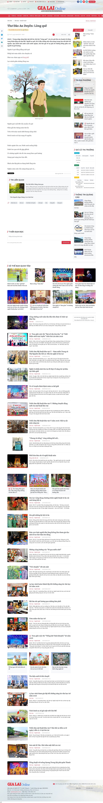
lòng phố (26, 57)
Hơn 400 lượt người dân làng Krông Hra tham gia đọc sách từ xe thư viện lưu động (49, 533)
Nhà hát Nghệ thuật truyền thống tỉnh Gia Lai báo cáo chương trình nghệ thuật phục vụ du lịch (17, 307)
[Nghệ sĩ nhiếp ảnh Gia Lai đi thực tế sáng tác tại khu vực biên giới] (17, 374)
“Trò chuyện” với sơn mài (39, 567)
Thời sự (14, 15)
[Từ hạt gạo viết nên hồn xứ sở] (17, 658)
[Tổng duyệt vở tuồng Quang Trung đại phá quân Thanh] (17, 768)
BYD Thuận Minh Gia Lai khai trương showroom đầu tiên (83, 253)
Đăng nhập (92, 1)
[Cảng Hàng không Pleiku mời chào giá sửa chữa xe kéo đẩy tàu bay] (78, 203)
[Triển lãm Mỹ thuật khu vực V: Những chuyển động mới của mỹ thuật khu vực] (17, 409)
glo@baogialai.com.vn (16, 791)
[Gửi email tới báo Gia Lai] (87, 2)
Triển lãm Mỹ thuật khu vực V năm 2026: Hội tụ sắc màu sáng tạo (48, 422)
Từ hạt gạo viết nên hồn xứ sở (17, 668)
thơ (46, 202)
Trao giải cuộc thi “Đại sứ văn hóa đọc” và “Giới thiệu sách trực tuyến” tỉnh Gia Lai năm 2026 (48, 335)
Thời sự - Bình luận (35, 15)
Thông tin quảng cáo (84, 195)
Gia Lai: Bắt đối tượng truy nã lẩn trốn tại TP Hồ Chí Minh (88, 71)
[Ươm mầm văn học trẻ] (17, 624)
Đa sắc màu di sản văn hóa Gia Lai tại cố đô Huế (38, 668)
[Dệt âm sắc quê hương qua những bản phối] (17, 607)
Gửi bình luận (66, 242)
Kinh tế (44, 15)
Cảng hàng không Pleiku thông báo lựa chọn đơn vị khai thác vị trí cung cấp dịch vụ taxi (84, 241)
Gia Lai (21, 202)
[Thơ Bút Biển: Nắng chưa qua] (16, 188)
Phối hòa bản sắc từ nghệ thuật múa (42, 455)
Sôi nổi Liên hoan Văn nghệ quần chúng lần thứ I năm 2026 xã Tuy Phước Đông (63, 285)
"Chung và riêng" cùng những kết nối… (44, 438)
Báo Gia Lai (14, 202)
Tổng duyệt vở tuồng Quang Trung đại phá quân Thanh (50, 762)
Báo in (24, 1)
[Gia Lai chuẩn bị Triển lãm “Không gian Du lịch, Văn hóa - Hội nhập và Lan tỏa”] (40, 297)
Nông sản (77, 153)
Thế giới (19, 15)
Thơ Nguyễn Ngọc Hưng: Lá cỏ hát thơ (21, 197)
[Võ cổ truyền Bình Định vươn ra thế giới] (17, 392)
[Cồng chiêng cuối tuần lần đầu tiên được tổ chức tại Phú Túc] (17, 322)
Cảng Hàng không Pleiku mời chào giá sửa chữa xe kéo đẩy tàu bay (84, 204)
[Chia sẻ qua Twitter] (2, 38)
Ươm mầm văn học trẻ (37, 619)
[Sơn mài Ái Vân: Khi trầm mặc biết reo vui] (17, 751)
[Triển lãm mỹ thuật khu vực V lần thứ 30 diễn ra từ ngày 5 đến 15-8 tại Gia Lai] (17, 733)
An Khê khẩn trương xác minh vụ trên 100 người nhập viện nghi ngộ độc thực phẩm (84, 53)
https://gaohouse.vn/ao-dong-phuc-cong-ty (84, 320)
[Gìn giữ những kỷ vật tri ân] (17, 521)
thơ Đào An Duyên (30, 202)
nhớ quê (40, 202)
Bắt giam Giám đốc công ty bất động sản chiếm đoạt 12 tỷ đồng (89, 63)
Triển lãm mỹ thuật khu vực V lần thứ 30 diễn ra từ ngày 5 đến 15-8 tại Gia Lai (48, 729)
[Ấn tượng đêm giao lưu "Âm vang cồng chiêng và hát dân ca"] (17, 480)
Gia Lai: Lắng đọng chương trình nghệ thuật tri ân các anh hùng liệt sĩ (49, 499)
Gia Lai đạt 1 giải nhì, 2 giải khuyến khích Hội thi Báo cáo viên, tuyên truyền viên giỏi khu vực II (84, 138)
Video (10, 1)
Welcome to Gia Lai (41, 1)
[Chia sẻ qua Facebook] (2, 31)
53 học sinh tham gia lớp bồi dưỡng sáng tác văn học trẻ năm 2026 (50, 695)
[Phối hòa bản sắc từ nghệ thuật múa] (17, 461)
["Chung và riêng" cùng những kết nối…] (17, 444)
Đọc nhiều (78, 30)
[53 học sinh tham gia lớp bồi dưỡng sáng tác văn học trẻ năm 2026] (17, 699)
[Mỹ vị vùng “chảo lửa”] (77, 36)
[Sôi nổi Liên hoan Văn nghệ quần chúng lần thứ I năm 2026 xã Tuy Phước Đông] (63, 275)
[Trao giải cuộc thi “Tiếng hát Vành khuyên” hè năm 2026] (17, 641)
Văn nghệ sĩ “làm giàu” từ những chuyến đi (63, 306)
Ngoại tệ (76, 165)
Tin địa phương (83, 80)
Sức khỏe (56, 15)
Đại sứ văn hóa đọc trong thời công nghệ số (59, 668)
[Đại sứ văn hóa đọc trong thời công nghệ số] (61, 658)
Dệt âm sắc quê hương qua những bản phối (45, 601)
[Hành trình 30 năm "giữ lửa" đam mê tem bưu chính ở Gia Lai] (77, 44)
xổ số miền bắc (77, 317)
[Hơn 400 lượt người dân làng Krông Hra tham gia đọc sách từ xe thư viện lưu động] (17, 538)
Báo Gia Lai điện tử (51, 8)
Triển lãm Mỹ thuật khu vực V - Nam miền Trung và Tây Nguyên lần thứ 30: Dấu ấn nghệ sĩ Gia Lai (48, 353)
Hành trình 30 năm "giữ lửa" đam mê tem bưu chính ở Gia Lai (89, 44)
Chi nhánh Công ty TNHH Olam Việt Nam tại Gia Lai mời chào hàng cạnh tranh (84, 229)
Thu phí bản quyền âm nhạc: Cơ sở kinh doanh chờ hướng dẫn (60, 490)
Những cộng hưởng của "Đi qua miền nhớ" (45, 550)
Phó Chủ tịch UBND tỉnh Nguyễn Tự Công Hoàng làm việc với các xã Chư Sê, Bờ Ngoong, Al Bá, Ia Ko (84, 104)
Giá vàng (77, 177)
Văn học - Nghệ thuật (20, 20)
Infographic (61, 1)
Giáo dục (49, 15)
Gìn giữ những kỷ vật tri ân (39, 515)
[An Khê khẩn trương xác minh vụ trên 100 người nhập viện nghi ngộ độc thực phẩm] (77, 52)
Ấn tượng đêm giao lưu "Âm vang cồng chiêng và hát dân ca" (17, 490)
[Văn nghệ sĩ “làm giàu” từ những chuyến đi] (63, 297)
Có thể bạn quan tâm (19, 266)
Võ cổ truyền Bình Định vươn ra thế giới (44, 386)
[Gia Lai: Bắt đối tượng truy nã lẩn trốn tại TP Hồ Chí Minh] (77, 71)
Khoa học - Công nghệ (67, 15)
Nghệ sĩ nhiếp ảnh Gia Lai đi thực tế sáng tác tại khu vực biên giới (48, 370)
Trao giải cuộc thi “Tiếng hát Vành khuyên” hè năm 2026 (50, 637)
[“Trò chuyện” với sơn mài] (17, 572)
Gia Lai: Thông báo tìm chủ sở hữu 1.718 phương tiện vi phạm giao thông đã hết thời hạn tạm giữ (84, 217)
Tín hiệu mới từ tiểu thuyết (39, 676)
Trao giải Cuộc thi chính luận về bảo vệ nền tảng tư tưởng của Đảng (85, 285)
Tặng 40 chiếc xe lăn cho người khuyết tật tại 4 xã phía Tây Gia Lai (84, 91)
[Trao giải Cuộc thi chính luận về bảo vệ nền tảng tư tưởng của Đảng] (85, 275)
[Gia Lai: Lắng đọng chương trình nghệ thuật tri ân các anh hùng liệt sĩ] (17, 503)
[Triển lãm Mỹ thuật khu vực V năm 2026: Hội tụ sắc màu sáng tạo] (17, 426)
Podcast (31, 1)
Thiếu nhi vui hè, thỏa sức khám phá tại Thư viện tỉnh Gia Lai (85, 306)
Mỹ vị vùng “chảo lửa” (88, 34)
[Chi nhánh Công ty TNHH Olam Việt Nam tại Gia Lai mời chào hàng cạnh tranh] (78, 228)
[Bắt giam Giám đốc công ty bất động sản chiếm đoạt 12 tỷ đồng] (77, 63)
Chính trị (25, 15)
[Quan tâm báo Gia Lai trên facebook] (78, 2)
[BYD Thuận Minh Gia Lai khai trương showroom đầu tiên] (78, 252)
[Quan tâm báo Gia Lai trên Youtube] (84, 2)
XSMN (92, 317)
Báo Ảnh (17, 1)
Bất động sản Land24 (86, 317)
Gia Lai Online (18, 784)
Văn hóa (77, 15)
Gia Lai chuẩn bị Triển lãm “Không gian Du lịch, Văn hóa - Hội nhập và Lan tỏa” (39, 307)
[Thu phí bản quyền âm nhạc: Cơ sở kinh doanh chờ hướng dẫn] (61, 480)
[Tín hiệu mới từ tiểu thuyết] (17, 682)
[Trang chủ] (9, 16)
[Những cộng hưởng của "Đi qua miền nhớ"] (17, 555)
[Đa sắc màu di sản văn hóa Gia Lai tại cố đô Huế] (39, 658)
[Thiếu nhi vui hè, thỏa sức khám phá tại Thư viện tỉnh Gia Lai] (85, 297)
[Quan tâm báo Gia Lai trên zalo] (81, 2)
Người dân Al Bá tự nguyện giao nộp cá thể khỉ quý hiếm (89, 126)
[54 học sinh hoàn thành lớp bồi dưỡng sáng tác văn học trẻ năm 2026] (17, 590)
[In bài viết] (2, 46)
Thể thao (94, 15)
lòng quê (60, 202)
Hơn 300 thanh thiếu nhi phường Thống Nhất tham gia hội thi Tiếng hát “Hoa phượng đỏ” (38, 490)
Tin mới (90, 30)
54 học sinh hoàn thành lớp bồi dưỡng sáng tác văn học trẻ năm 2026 (49, 585)
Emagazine (52, 1)
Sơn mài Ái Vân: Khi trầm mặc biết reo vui (44, 745)
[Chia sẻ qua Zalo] (2, 35)
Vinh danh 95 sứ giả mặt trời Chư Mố (43, 711)
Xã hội (88, 15)
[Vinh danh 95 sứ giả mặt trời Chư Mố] (17, 716)
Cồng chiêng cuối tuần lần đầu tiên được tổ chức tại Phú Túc (48, 318)
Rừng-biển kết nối (33, 458)
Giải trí (83, 15)
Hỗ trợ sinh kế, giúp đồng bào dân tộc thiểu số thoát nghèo (89, 116)
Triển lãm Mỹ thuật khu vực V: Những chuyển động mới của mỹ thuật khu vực (48, 405)
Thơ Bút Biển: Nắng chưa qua (34, 184)
